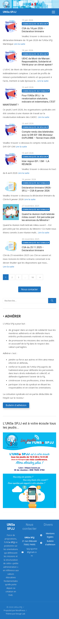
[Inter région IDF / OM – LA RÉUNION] (11, 159)
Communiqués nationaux (35, 91)
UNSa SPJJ (9, 11)
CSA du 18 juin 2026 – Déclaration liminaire (33, 30)
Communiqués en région (34, 24)
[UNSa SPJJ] (29, 4)
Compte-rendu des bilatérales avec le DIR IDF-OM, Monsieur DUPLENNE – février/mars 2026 (38, 134)
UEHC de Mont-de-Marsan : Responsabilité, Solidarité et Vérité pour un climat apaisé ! (37, 61)
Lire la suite (19, 43)
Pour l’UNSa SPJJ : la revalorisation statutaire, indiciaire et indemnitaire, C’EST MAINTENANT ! (29, 100)
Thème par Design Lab (15, 613)
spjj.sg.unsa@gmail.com (31, 552)
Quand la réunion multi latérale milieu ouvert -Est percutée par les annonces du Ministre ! (38, 217)
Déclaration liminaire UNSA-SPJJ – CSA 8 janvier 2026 (36, 189)
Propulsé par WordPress (14, 610)
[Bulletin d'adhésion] (48, 542)
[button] (29, 289)
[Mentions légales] (48, 535)
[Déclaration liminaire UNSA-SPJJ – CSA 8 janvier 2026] (11, 186)
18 (32, 277)
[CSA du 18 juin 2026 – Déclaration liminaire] (11, 26)
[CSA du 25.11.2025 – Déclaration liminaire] (11, 245)
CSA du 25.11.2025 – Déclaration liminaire (33, 249)
